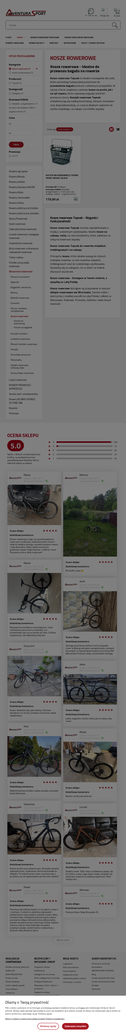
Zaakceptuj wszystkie (75, 1026)
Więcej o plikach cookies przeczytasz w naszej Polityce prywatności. (35, 1018)
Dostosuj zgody (48, 1026)
